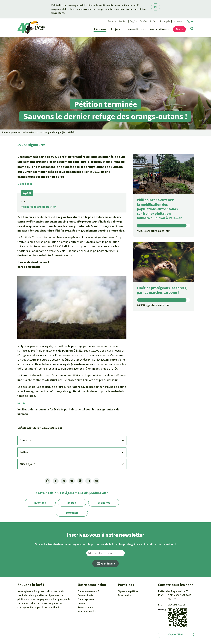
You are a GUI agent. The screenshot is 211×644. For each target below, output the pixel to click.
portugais (72, 513)
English (133, 21)
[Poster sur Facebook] (56, 481)
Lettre (24, 452)
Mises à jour (24, 184)
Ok (155, 7)
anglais (72, 503)
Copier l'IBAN (175, 634)
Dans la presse (86, 599)
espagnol (104, 503)
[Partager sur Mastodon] (80, 481)
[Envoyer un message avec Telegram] (64, 481)
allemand (40, 503)
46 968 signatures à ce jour (153, 305)
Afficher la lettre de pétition (38, 207)
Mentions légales (87, 611)
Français (112, 21)
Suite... (21, 403)
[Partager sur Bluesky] (72, 481)
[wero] (161, 609)
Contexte (25, 440)
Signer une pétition (128, 591)
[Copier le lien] (47, 481)
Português (165, 21)
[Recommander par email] (88, 481)
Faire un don (124, 595)
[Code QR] (96, 481)
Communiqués (85, 595)
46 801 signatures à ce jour (153, 231)
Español (143, 21)
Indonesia (177, 21)
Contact (82, 603)
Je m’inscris (108, 564)
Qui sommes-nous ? (88, 591)
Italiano (153, 21)
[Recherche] (192, 29)
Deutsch (123, 21)
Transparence (85, 607)
